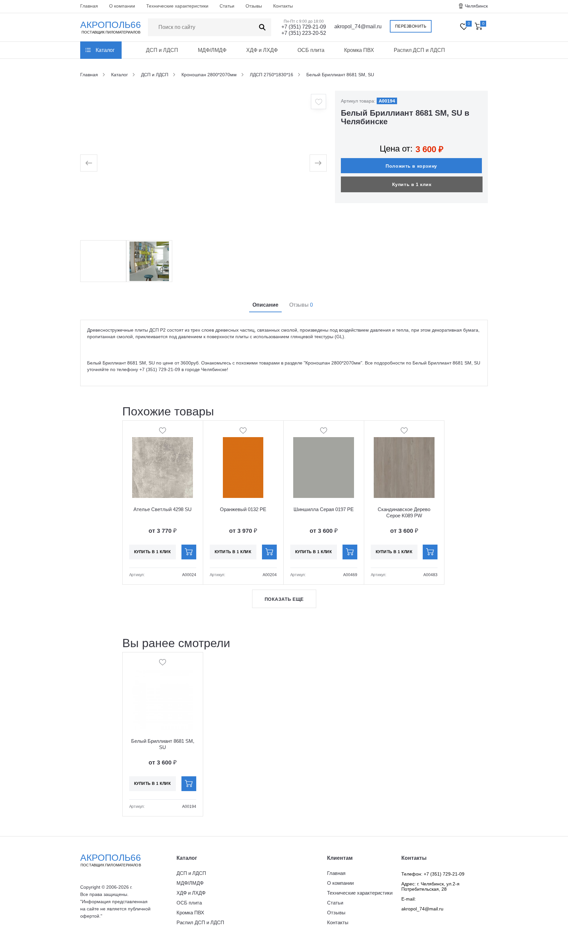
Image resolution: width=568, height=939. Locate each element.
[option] (203, 163)
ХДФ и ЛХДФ (262, 50)
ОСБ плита (310, 50)
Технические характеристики (177, 6)
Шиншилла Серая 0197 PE (324, 509)
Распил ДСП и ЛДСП (419, 50)
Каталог (105, 50)
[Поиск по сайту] (262, 27)
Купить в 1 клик (412, 184)
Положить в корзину (411, 166)
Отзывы (254, 6)
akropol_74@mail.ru (358, 26)
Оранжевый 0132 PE (243, 509)
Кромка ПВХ (359, 50)
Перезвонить (411, 26)
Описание (265, 305)
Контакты (283, 6)
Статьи (227, 6)
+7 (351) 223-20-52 (303, 33)
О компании (122, 6)
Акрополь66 (110, 860)
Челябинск (476, 6)
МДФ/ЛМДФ (212, 50)
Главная (89, 6)
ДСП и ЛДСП (162, 50)
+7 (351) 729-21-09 (303, 27)
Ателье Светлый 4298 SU (162, 509)
